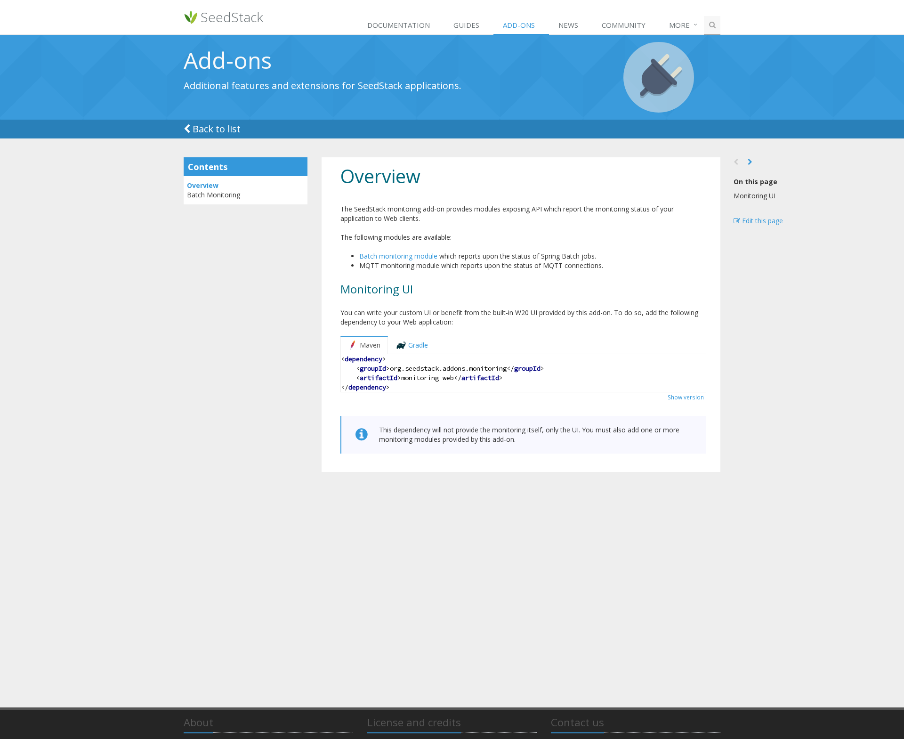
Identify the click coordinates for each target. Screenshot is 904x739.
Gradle (418, 345)
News (568, 25)
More (679, 25)
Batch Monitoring (213, 194)
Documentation (398, 25)
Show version (686, 397)
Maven (370, 345)
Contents (207, 166)
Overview (202, 185)
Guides (466, 25)
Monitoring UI (754, 195)
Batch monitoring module (398, 256)
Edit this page (761, 220)
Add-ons (519, 25)
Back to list (217, 128)
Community (624, 25)
